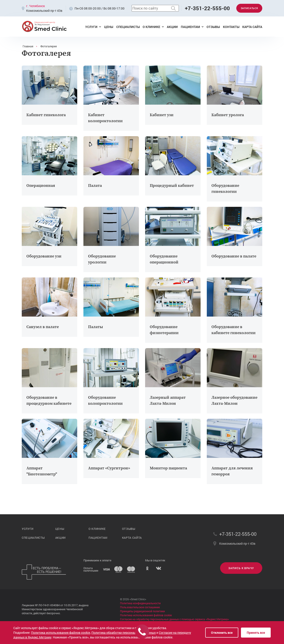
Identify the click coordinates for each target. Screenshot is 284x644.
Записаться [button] (249, 8)
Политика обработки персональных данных (123, 632)
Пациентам (190, 27)
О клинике (151, 27)
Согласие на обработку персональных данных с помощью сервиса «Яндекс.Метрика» (174, 619)
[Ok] (147, 569)
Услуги (91, 27)
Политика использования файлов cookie (146, 615)
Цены (108, 27)
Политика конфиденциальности (140, 603)
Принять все (256, 632)
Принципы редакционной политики (142, 611)
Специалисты (128, 27)
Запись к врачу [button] (241, 568)
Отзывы (213, 27)
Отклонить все (222, 632)
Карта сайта (252, 27)
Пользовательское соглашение (140, 607)
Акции (172, 27)
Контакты (231, 27)
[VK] (158, 569)
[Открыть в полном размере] (49, 85)
